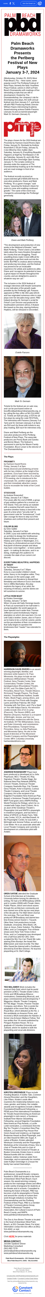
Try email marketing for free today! (23, 1293)
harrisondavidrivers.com (14, 741)
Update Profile (12, 1278)
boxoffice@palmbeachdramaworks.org (21, 411)
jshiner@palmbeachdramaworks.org (25, 1281)
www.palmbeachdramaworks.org (18, 1215)
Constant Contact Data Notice (28, 1278)
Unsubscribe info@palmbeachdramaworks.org (22, 1276)
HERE (12, 1236)
